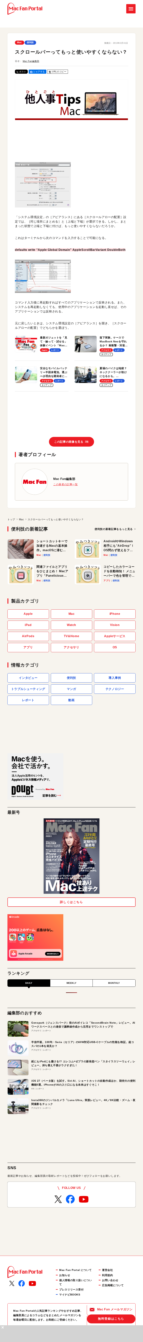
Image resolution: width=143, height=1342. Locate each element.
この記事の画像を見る (71, 441)
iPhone (114, 613)
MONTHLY (114, 983)
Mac (19, 42)
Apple (28, 613)
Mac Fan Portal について (75, 1269)
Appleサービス (114, 636)
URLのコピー (59, 71)
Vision (115, 625)
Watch (71, 625)
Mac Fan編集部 (31, 61)
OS (115, 647)
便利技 (30, 42)
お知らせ (64, 1275)
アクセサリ (71, 647)
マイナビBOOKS (69, 1294)
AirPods (28, 636)
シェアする (39, 71)
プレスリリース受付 (71, 1289)
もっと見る (114, 529)
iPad (28, 625)
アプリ (28, 647)
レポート (28, 700)
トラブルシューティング (28, 689)
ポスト (22, 71)
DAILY (28, 983)
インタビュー (28, 677)
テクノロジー (115, 689)
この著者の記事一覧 (65, 484)
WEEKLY (71, 983)
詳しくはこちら (71, 902)
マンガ (71, 689)
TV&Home (71, 636)
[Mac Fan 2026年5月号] (71, 856)
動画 (71, 700)
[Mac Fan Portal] (24, 9)
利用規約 (107, 1275)
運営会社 (107, 1269)
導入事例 (115, 677)
